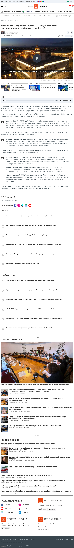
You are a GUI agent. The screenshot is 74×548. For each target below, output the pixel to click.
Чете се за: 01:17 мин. (16, 445)
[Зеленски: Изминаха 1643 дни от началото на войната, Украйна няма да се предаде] (4, 460)
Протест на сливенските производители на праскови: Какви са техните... (36, 491)
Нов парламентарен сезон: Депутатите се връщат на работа (35, 426)
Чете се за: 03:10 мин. (24, 468)
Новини (7, 11)
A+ (68, 33)
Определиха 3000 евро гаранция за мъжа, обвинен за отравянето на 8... (33, 481)
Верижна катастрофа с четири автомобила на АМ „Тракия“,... (29, 216)
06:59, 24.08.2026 (6, 477)
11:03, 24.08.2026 (13, 468)
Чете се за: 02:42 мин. (16, 482)
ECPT (34, 539)
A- (72, 33)
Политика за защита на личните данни (13, 542)
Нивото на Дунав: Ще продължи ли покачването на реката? (28, 486)
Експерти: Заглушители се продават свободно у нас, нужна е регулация (33, 254)
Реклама (37, 271)
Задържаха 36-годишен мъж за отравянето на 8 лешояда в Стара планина (34, 318)
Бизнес (59, 11)
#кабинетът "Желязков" (10, 200)
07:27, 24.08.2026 (6, 493)
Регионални (16, 16)
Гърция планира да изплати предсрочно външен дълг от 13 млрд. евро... (33, 290)
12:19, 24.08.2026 (5, 482)
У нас (16, 20)
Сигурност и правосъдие (62, 16)
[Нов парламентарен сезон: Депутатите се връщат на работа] (4, 428)
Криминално (37, 16)
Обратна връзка (23, 539)
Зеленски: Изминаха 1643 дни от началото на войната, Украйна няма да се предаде (39, 458)
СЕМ (30, 539)
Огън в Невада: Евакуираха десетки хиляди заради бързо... (27, 475)
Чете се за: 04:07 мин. (16, 493)
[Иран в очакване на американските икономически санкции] (4, 469)
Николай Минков (13, 32)
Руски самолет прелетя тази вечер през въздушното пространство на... (34, 299)
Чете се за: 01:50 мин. (24, 460)
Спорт (18, 11)
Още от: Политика (12, 340)
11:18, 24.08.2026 (13, 451)
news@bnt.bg (44, 529)
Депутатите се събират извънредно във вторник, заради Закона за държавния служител (37, 399)
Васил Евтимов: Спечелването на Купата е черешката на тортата (18, 88)
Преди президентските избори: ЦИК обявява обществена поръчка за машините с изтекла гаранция (37, 417)
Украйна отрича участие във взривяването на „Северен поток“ (30, 235)
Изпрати (5, 528)
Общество (47, 16)
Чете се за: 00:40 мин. (16, 477)
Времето (37, 11)
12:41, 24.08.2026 (5, 445)
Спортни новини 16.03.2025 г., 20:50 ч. (48, 86)
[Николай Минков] (3, 33)
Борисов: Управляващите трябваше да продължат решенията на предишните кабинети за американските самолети (36, 390)
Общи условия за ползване (8, 539)
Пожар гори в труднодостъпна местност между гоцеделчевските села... (34, 244)
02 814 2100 (43, 526)
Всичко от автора (11, 33)
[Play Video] (37, 58)
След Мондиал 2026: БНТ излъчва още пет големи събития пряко (30, 280)
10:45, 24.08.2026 (14, 460)
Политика (26, 16)
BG (71, 1)
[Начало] (2, 11)
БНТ (2, 1)
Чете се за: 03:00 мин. (16, 487)
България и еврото (48, 11)
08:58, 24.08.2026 (6, 487)
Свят (13, 11)
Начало (3, 20)
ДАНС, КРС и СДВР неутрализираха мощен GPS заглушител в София (31, 309)
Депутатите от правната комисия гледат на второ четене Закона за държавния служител (35, 384)
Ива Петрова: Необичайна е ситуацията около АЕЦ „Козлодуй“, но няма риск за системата (40, 408)
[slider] (29, 101)
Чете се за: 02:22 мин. (24, 451)
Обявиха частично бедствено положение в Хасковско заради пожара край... (28, 443)
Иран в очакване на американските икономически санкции (33, 466)
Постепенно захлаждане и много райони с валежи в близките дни (31, 225)
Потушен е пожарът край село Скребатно (22, 263)
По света (6, 16)
